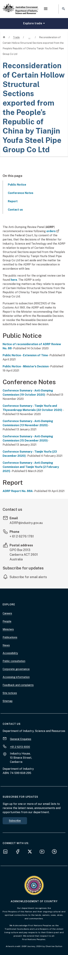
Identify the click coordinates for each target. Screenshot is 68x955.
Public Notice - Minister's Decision (26, 366)
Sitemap (8, 700)
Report (13, 201)
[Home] (21, 6)
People (7, 621)
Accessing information (16, 676)
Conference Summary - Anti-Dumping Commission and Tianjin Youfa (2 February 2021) (31, 467)
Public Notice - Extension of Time (25, 355)
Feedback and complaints (18, 684)
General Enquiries (20, 738)
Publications (10, 637)
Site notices (10, 692)
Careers (7, 613)
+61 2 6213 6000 (20, 746)
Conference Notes (20, 193)
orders (52, 231)
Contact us (15, 209)
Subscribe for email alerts (28, 577)
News (6, 645)
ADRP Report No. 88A (18, 491)
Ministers (8, 629)
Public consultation (14, 661)
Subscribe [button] (15, 820)
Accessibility (10, 653)
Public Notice (17, 184)
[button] (45, 9)
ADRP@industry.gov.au (26, 523)
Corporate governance (16, 669)
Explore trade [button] (32, 23)
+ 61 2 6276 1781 (22, 536)
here (14, 279)
